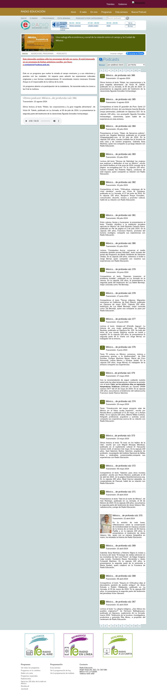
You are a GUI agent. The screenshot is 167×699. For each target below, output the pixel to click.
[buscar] (138, 3)
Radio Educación (33, 11)
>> (139, 70)
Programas (106, 12)
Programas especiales (29, 676)
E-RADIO (33, 18)
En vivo (94, 12)
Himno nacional (75, 25)
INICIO (25, 53)
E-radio (83, 12)
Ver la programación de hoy (130, 24)
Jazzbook (24, 689)
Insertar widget (116, 53)
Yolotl (108, 25)
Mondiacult (25, 686)
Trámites (110, 4)
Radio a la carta (27, 673)
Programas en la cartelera (30, 670)
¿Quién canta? (93, 25)
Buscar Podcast (139, 12)
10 (136, 70)
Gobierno (122, 4)
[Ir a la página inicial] (19, 4)
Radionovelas (26, 679)
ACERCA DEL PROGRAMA (42, 53)
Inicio (73, 12)
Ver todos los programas (30, 668)
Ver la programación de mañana (62, 673)
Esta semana (121, 12)
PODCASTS (62, 53)
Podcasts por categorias (89, 18)
